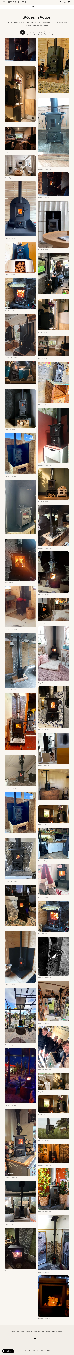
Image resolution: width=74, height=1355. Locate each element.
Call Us (8, 1351)
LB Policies (20, 1331)
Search (13, 1331)
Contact (48, 1331)
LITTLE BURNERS (33, 1350)
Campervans (31, 32)
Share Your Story (57, 1331)
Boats (40, 32)
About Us (29, 1331)
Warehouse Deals (39, 1331)
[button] (4, 2)
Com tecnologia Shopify (44, 1350)
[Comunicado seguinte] (70, 7)
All (23, 32)
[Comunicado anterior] (4, 7)
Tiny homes (49, 32)
